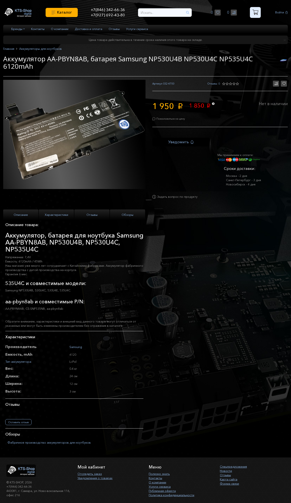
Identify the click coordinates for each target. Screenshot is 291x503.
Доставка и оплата (88, 29)
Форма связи (229, 484)
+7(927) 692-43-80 (108, 15)
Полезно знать (159, 474)
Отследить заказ (90, 474)
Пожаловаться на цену (170, 118)
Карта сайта (228, 479)
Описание (21, 215)
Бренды (17, 29)
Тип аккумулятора (18, 362)
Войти (279, 12)
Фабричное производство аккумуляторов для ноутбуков (49, 442)
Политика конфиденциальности (171, 495)
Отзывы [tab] (92, 215)
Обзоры (127, 215)
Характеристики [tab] (56, 215)
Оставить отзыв (18, 422)
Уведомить (178, 142)
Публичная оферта (162, 491)
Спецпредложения (233, 467)
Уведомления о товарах (95, 478)
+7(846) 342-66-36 (108, 9)
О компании (59, 29)
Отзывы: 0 (213, 83)
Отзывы (114, 29)
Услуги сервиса (137, 29)
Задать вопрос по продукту (177, 197)
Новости (226, 471)
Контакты (38, 29)
